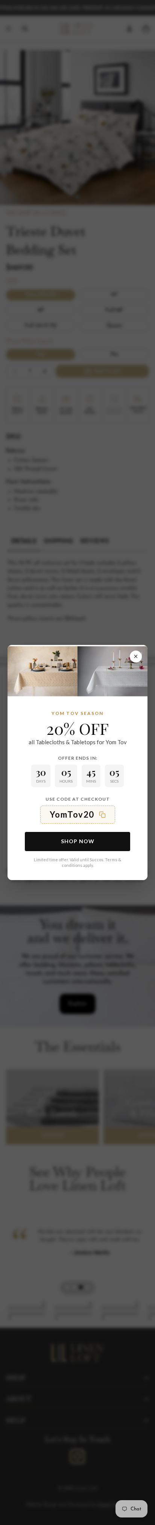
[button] (77, 815)
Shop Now (77, 841)
